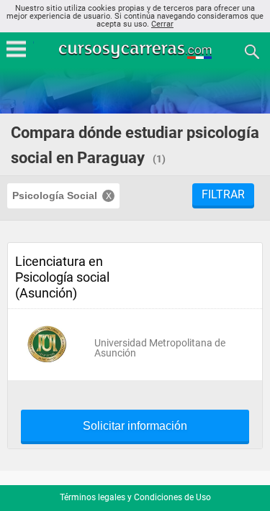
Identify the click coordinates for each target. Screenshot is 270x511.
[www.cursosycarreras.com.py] (137, 50)
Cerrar (162, 24)
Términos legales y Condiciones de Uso (135, 497)
